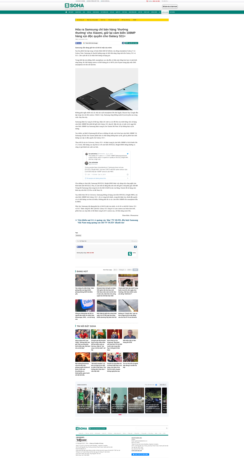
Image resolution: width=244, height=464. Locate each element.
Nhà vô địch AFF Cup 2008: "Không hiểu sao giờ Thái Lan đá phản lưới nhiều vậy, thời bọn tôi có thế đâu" (82, 344)
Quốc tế (118, 12)
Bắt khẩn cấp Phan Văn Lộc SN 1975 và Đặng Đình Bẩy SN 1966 (85, 406)
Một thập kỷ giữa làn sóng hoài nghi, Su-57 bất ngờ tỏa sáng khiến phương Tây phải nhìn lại (106, 315)
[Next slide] (164, 401)
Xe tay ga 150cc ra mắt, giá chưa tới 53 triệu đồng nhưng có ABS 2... (136, 406)
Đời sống (172, 12)
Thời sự (89, 12)
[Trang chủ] (74, 6)
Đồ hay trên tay (126, 20)
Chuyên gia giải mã (113, 20)
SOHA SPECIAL (106, 1)
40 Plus (112, 12)
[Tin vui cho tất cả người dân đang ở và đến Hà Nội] (130, 357)
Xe (159, 12)
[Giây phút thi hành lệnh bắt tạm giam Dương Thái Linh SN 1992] (119, 400)
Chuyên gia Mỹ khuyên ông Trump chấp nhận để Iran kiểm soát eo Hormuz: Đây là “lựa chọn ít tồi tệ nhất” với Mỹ (98, 345)
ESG (84, 12)
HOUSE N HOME (81, 1)
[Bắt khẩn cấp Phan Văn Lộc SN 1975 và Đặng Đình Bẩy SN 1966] (85, 400)
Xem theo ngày (107, 269)
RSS (164, 433)
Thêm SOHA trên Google (91, 43)
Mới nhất (71, 12)
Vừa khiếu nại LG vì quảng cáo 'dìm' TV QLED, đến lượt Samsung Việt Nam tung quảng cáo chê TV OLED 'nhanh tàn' (108, 221)
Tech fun (103, 20)
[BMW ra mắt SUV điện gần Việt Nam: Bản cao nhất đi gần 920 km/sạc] (153, 400)
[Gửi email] (123, 43)
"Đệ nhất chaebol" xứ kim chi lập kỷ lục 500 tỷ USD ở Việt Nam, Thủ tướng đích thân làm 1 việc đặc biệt (98, 367)
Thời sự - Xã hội (89, 433)
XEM (135, 269)
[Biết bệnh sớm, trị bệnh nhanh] (170, 6)
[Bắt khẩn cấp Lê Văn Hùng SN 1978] (130, 334)
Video (156, 433)
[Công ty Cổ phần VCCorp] (99, 439)
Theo (107, 241)
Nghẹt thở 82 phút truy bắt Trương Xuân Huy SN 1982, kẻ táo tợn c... (102, 406)
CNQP (134, 20)
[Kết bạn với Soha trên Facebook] (130, 254)
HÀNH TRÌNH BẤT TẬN (93, 1)
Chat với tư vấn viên (141, 454)
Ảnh (160, 433)
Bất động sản (104, 12)
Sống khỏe (154, 12)
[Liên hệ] (135, 247)
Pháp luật (146, 12)
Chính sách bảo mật (137, 450)
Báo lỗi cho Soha (133, 43)
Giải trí (140, 12)
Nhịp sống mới (132, 12)
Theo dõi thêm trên (150, 385)
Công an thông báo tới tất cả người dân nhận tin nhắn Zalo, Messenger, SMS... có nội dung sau (85, 316)
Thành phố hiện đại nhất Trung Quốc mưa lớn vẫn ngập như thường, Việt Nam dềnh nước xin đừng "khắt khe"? (128, 291)
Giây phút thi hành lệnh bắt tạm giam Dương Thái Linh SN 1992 (119, 406)
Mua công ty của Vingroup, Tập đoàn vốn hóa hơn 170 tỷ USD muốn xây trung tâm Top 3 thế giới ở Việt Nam (114, 345)
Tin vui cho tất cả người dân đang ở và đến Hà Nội (130, 365)
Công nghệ (165, 12)
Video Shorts (82, 385)
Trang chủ (81, 433)
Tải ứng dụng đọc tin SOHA (98, 428)
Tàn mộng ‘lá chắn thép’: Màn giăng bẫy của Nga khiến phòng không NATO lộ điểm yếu (84, 291)
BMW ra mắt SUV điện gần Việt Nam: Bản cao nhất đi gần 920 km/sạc (153, 406)
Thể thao (124, 12)
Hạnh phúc (78, 12)
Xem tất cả (163, 385)
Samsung (78, 235)
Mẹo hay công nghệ (92, 20)
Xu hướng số (80, 20)
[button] (120, 414)
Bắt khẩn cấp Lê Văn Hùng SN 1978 (129, 341)
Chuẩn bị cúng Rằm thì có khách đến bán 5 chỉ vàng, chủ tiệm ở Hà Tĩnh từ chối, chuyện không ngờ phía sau (114, 367)
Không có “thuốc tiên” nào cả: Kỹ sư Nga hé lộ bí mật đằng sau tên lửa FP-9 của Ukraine (128, 315)
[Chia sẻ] (78, 43)
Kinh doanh (96, 12)
